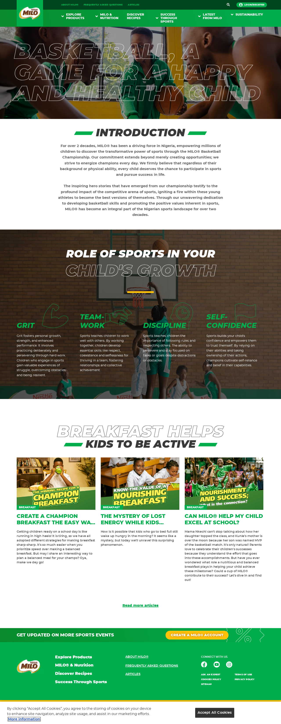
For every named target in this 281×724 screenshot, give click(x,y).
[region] (140, 713)
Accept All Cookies (215, 712)
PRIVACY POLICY (245, 679)
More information (24, 719)
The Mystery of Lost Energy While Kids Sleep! (133, 523)
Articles (133, 5)
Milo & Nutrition (109, 16)
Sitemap (206, 684)
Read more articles (140, 605)
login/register (254, 5)
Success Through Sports (168, 18)
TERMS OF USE (243, 675)
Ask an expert (210, 675)
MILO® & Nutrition (74, 665)
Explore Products (75, 16)
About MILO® (69, 5)
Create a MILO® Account (197, 635)
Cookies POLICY (211, 679)
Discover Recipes (135, 16)
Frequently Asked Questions (103, 5)
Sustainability (249, 14)
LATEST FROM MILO (212, 16)
